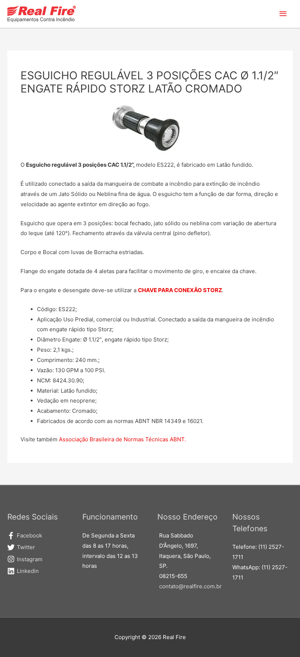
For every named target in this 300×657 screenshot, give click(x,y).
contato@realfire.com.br (190, 586)
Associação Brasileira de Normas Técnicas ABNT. (122, 439)
